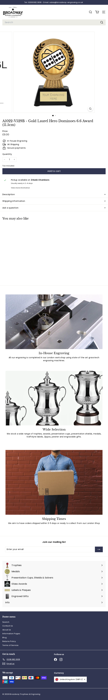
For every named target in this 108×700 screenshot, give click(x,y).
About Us (6, 629)
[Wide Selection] (54, 398)
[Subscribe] (99, 549)
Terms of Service (10, 645)
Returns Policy (9, 641)
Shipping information (13, 200)
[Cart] (97, 12)
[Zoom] (90, 108)
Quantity (7, 154)
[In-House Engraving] (54, 321)
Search (5, 622)
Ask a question (10, 207)
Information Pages (11, 633)
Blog (4, 637)
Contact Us (7, 625)
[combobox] (54, 22)
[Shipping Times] (54, 482)
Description (8, 194)
